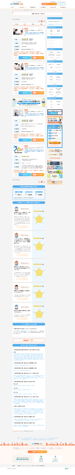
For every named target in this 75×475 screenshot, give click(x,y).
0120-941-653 (24, 459)
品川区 (37, 353)
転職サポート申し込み (37, 451)
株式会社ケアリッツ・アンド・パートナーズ (29, 410)
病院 (14, 370)
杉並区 (25, 354)
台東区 (29, 353)
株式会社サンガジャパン (19, 412)
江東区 (51, 24)
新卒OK (15, 402)
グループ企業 (36, 465)
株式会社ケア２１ (31, 411)
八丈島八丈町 (20, 360)
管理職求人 (23, 400)
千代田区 (15, 353)
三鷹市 (31, 355)
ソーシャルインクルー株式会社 (26, 409)
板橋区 (36, 354)
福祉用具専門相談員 (42, 439)
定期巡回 (35, 377)
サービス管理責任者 (27, 420)
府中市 (37, 355)
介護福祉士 (15, 425)
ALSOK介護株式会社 (18, 410)
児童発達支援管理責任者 (19, 420)
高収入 (31, 400)
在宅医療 (26, 370)
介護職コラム (52, 448)
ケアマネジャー (35, 438)
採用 (32, 465)
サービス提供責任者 (50, 438)
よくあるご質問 (31, 448)
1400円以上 (28, 385)
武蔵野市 (27, 355)
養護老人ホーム (25, 378)
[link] (16, 24)
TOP (13, 7)
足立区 (42, 354)
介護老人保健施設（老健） (21, 375)
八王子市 (21, 355)
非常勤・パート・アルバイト (30, 365)
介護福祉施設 (22, 370)
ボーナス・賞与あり (32, 402)
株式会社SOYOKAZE (34, 409)
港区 (20, 353)
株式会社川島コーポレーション (29, 412)
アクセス (22, 465)
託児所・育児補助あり (24, 402)
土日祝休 (41, 400)
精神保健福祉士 (25, 426)
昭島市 (40, 355)
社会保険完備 (38, 402)
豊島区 (28, 354)
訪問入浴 (25, 377)
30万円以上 (28, 389)
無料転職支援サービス (25, 331)
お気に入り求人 (53, 7)
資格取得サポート (24, 401)
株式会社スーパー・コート (23, 413)
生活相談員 (26, 438)
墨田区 (32, 353)
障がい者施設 (21, 377)
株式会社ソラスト (18, 411)
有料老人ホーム (28, 375)
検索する (52, 113)
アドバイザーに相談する (22, 254)
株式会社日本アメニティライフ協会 (35, 408)
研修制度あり (29, 401)
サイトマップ (24, 448)
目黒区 (40, 353)
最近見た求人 (64, 7)
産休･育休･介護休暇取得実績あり (37, 401)
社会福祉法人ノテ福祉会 (32, 413)
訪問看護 (28, 377)
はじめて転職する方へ (55, 145)
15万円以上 (15, 389)
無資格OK (27, 400)
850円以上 (15, 385)
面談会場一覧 (33, 7)
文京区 (26, 353)
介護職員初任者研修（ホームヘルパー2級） (29, 425)
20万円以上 (20, 389)
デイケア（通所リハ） (38, 376)
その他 (30, 370)
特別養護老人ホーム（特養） (20, 376)
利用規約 (37, 448)
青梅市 (34, 355)
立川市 (25, 355)
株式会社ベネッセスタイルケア (19, 408)
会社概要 (18, 465)
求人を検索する (43, 7)
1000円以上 (19, 385)
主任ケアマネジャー (42, 438)
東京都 (23, 208)
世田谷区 (16, 354)
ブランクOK (18, 401)
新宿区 (23, 353)
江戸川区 (17, 355)
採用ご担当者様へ (16, 448)
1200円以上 (24, 385)
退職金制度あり (17, 403)
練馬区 (39, 354)
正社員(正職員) (16, 365)
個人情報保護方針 (42, 465)
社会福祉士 (19, 425)
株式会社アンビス (37, 412)
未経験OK (19, 400)
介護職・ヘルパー (20, 438)
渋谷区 (20, 354)
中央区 (18, 353)
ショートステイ (19, 378)
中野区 (22, 354)
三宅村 (16, 360)
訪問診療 (32, 377)
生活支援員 (32, 420)
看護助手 (30, 438)
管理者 (36, 420)
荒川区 (33, 354)
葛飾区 (15, 355)
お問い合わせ (59, 448)
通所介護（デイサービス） (30, 376)
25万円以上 (24, 389)
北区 (30, 354)
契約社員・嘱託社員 (22, 365)
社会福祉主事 (39, 425)
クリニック (17, 370)
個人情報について (44, 448)
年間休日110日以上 (36, 400)
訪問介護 (15, 375)
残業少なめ (18, 402)
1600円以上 (33, 385)
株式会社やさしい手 (24, 411)
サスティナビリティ (28, 465)
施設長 (56, 438)
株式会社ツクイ (26, 408)
